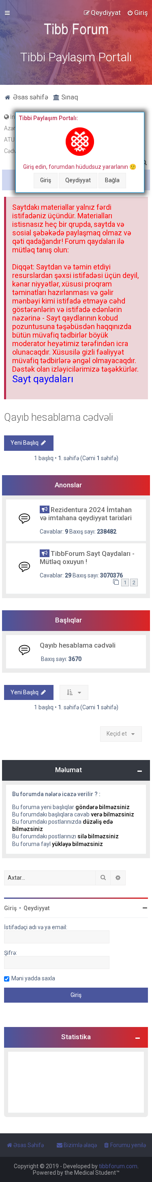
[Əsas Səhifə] (76, 29)
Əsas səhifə (29, 97)
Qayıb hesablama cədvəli (58, 417)
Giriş (45, 180)
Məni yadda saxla (33, 978)
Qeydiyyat (78, 180)
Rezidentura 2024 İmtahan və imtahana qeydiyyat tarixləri (86, 514)
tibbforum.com (118, 1166)
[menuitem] (137, 12)
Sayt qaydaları (42, 379)
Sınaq (69, 97)
